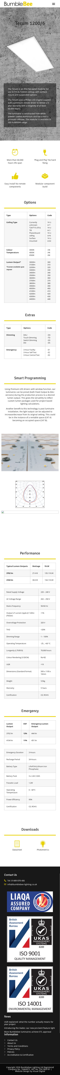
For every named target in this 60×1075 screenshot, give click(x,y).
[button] (53, 3)
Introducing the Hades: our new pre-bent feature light (29, 1028)
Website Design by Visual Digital (30, 1071)
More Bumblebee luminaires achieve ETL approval (27, 1031)
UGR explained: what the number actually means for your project (28, 1023)
